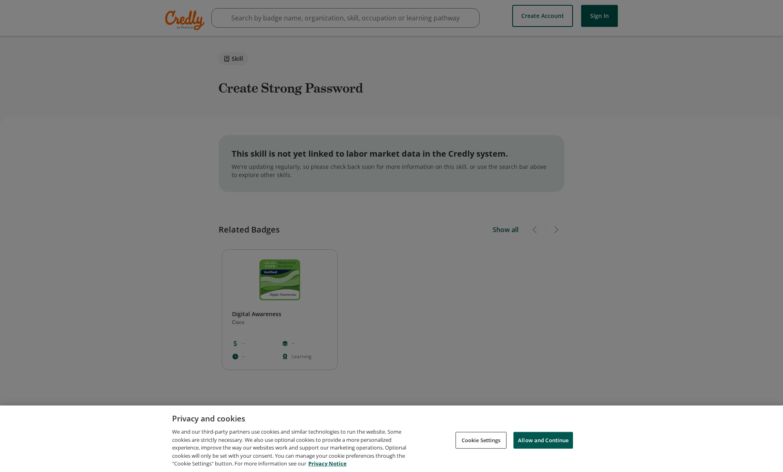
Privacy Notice (327, 463)
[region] (391, 439)
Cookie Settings (481, 439)
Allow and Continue (543, 439)
